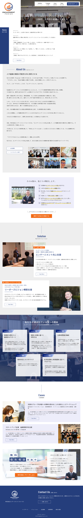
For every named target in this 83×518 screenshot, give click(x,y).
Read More (19, 60)
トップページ (25, 509)
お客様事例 (50, 509)
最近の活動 (58, 509)
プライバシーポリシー (41, 514)
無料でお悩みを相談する (41, 216)
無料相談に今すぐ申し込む (26, 475)
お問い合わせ (45, 501)
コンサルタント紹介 (15, 152)
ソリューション (34, 509)
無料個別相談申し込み (73, 4)
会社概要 (12, 148)
